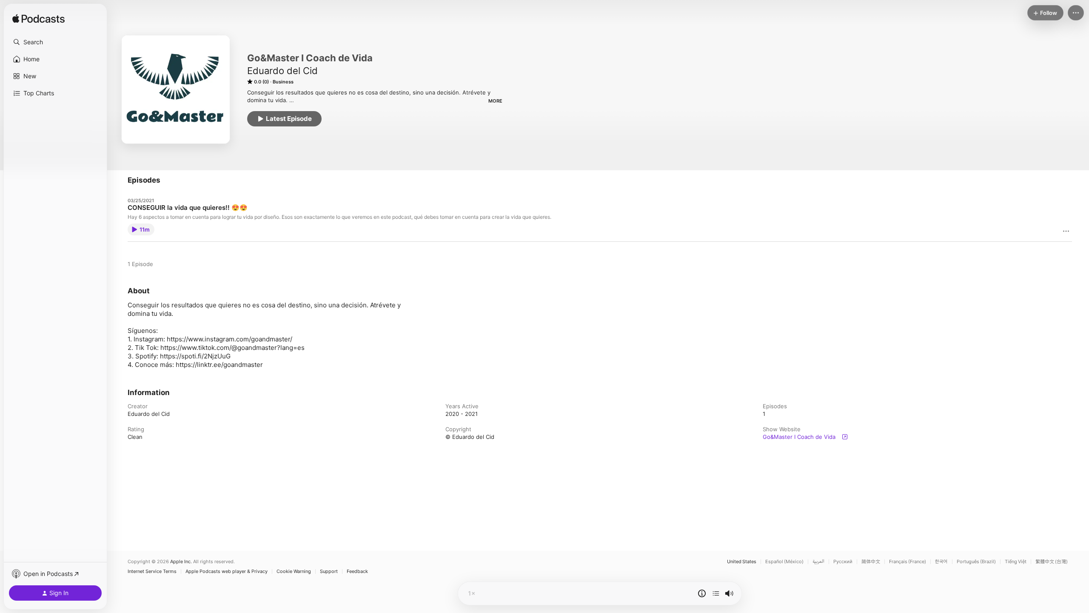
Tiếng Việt (1015, 561)
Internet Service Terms (152, 571)
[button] (55, 42)
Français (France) (907, 561)
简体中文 (870, 561)
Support (329, 571)
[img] (38, 19)
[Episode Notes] (702, 593)
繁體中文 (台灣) (1051, 561)
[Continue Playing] (716, 593)
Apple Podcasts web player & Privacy (226, 571)
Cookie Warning (294, 571)
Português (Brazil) (976, 561)
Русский (842, 561)
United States (741, 561)
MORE (495, 101)
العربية (818, 561)
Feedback (357, 571)
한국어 (941, 561)
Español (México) (784, 561)
